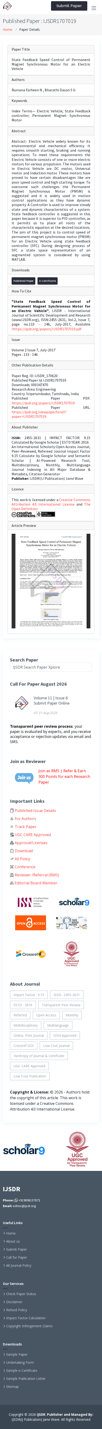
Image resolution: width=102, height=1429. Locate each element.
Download (23, 850)
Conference (24, 866)
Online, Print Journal (29, 1035)
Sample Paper (17, 1354)
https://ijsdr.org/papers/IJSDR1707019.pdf (47, 328)
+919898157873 (29, 1200)
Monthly (72, 1015)
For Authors (25, 818)
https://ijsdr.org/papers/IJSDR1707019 (43, 403)
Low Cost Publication (30, 1076)
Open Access (46, 1015)
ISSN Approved (64, 1035)
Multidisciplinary (26, 1025)
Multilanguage (58, 1025)
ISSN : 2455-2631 (67, 994)
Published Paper (23, 281)
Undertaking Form (20, 1362)
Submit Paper (69, 6)
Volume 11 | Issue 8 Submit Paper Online (52, 700)
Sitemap (12, 1386)
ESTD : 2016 (23, 1005)
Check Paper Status (21, 1294)
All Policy (22, 858)
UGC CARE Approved (32, 834)
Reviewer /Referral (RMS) (36, 875)
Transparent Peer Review (61, 1005)
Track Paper (25, 826)
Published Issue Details (35, 810)
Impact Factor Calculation (26, 1318)
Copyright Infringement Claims (29, 1326)
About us (13, 1241)
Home (7, 29)
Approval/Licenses (30, 842)
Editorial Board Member (35, 883)
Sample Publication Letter (26, 1378)
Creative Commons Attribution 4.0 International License (51, 502)
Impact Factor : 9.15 (29, 994)
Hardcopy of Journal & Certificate (39, 1056)
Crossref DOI (24, 1045)
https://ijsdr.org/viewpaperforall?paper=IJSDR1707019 (39, 414)
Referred (20, 1015)
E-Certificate (47, 281)
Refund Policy (16, 1310)
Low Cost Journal (56, 1045)
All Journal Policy (18, 1265)
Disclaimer (14, 1302)
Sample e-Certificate (21, 1370)
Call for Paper (16, 1257)
